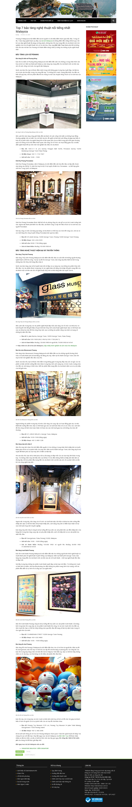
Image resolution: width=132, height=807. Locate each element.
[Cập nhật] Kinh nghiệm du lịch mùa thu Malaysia (60, 346)
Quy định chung (57, 771)
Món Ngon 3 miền (23, 784)
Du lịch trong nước (23, 782)
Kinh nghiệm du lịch (65, 21)
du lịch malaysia (30, 755)
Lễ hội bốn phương (23, 776)
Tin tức (33, 21)
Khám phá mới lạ (46, 21)
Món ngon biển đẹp (23, 779)
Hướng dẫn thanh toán (59, 776)
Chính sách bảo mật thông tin (61, 782)
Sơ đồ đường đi (57, 784)
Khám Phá (20, 773)
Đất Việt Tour (64, 736)
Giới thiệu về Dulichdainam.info (27, 771)
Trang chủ (22, 21)
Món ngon (81, 21)
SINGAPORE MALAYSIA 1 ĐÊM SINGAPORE (35, 748)
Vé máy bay (56, 787)
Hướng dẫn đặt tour (58, 773)
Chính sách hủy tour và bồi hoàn (62, 779)
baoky (17, 35)
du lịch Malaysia (47, 41)
